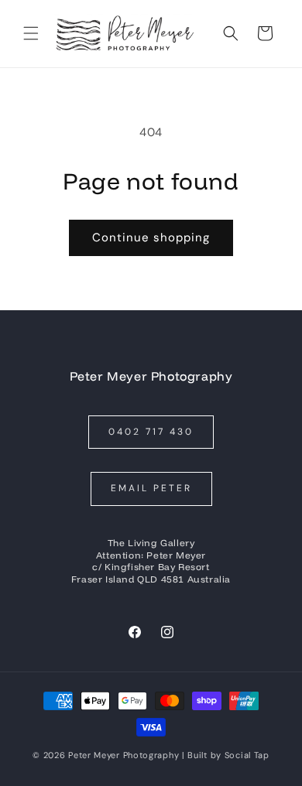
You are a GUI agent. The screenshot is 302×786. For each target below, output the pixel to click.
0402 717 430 (151, 431)
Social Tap (247, 755)
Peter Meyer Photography (123, 755)
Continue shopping (151, 237)
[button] (31, 33)
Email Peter (151, 488)
